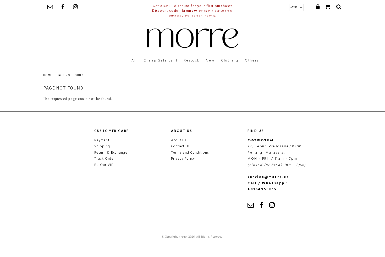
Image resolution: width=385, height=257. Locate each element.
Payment (101, 140)
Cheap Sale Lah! (160, 60)
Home (47, 75)
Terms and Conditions (190, 152)
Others (252, 60)
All (134, 60)
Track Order (104, 158)
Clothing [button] (230, 60)
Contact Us (180, 146)
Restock (192, 60)
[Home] (192, 38)
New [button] (210, 60)
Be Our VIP (103, 165)
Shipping (102, 146)
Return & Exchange (111, 152)
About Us (178, 140)
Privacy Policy (183, 158)
